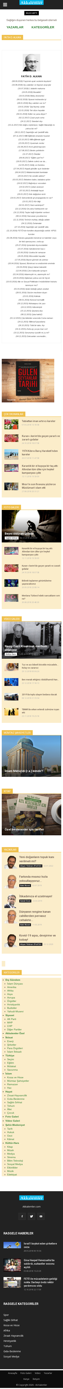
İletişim (36, 1379)
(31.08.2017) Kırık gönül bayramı (32, 147)
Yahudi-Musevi (15, 1011)
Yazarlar (48, 1373)
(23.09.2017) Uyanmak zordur (31, 143)
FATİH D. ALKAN (31, 76)
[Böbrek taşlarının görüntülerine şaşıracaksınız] (11, 583)
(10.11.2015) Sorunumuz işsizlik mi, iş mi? (31, 333)
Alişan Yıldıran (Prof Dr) (30, 866)
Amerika (11, 987)
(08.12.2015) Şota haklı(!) (31, 314)
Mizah (10, 1150)
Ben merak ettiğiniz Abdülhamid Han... (40, 679)
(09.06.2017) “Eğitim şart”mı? (31, 158)
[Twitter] (31, 1216)
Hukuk (10, 1132)
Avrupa (11, 997)
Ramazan (12, 1084)
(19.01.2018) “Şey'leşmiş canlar (31, 107)
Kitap (10, 1146)
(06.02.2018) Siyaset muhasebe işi (31, 99)
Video (38, 1373)
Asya (10, 994)
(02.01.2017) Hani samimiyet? (31, 205)
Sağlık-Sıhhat (12, 538)
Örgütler (11, 1001)
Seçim (10, 1059)
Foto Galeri (25, 1373)
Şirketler (11, 1044)
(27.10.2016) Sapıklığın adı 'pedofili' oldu (31, 227)
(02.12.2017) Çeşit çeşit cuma (31, 118)
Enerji (10, 1041)
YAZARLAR (14, 27)
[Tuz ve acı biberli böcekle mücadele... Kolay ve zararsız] (11, 667)
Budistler (12, 1008)
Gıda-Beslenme (15, 1098)
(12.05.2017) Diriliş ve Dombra (31, 165)
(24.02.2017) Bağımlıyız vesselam (31, 183)
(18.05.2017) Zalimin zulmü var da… (31, 161)
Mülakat (11, 1066)
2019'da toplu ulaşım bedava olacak (39, 694)
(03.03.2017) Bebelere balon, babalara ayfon (31, 180)
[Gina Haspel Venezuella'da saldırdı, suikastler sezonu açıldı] (12, 1265)
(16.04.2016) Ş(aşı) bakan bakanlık (31, 267)
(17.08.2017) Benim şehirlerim (31, 150)
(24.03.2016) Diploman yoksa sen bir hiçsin (31, 278)
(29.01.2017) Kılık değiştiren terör (31, 194)
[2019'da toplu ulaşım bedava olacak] (11, 697)
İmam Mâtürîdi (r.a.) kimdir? (24, 771)
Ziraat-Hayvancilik (17, 1095)
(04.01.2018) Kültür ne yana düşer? (31, 114)
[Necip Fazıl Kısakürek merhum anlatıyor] (31, 640)
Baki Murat (25, 885)
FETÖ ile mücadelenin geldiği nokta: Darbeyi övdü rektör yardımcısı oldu (40, 1282)
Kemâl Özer (25, 901)
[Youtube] (40, 1216)
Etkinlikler (12, 1167)
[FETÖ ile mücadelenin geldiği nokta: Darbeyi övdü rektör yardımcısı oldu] (12, 1282)
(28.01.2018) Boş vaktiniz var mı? (31, 103)
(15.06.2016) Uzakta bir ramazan (31, 252)
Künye (26, 1379)
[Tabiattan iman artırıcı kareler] (11, 424)
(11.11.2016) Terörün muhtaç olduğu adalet (31, 220)
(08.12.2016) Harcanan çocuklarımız (31, 216)
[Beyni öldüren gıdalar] (31, 526)
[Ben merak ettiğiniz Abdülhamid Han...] (11, 682)
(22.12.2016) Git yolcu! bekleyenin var (31, 209)
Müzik (10, 1171)
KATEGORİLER (42, 27)
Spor (6, 1314)
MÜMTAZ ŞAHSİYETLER (17, 732)
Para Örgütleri (15, 1048)
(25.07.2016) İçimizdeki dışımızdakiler (31, 245)
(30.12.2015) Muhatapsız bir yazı (31, 303)
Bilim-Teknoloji (15, 1160)
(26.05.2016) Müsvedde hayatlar (31, 256)
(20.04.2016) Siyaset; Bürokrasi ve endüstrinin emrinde (31, 263)
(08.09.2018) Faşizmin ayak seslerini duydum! (31, 81)
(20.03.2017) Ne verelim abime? (31, 176)
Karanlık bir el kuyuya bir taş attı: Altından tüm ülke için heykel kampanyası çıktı (40, 469)
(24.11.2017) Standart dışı (31, 121)
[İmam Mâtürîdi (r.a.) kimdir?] (31, 756)
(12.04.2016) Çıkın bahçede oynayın (31, 271)
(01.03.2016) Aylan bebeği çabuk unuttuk (31, 289)
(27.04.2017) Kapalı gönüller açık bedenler (31, 169)
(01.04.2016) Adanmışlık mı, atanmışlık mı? (31, 274)
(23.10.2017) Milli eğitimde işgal (31, 139)
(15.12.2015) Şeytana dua (31, 311)
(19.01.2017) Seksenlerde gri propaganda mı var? (31, 198)
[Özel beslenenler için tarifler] (31, 814)
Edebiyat (12, 1174)
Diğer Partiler (14, 1029)
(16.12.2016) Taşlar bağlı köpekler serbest (31, 212)
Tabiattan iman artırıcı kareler (38, 421)
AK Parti (11, 1019)
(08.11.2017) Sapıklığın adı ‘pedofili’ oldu (31, 132)
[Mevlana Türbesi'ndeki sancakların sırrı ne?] (11, 598)
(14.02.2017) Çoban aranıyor (31, 187)
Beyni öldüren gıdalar (19, 533)
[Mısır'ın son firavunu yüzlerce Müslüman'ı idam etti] (11, 486)
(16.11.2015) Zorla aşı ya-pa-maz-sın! (31, 329)
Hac (9, 1087)
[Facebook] (22, 1216)
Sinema (11, 1157)
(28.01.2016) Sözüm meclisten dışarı (31, 293)
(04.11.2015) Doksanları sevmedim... (31, 336)
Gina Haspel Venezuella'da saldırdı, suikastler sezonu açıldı (39, 1264)
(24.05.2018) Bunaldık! (31, 92)
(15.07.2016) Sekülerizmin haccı (31, 249)
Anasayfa (12, 1373)
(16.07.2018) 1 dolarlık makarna (31, 88)
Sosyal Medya (15, 1164)
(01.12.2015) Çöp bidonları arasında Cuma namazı (31, 318)
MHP (10, 1022)
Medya (11, 1153)
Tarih (10, 1128)
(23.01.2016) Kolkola (31, 296)
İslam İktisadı (14, 1051)
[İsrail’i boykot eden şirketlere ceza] (12, 1245)
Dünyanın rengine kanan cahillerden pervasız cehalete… (35, 916)
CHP (9, 1026)
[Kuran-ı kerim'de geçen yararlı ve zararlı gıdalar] (11, 438)
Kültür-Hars (11, 654)
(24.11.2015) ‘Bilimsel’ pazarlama (31, 322)
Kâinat (10, 1139)
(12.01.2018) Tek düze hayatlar (31, 110)
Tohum (11, 1105)
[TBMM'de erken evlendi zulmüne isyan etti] (11, 712)
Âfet (9, 1109)
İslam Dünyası (15, 983)
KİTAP (7, 791)
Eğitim (10, 1062)
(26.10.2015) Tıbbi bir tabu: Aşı (31, 325)
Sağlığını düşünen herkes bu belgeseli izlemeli (31, 20)
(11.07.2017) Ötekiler (31, 154)
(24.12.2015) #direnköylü (31, 307)
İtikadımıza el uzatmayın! (35, 896)
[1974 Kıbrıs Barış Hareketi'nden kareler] (11, 454)
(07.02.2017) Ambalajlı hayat (31, 190)
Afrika (10, 990)
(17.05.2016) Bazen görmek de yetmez (31, 260)
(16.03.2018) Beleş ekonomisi (31, 96)
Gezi (9, 1135)
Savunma (12, 1069)
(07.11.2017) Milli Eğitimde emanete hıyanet (31, 136)
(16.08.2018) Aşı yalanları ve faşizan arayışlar (31, 85)
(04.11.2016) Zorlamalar (31, 223)
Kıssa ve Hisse (15, 1077)
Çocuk (10, 1112)
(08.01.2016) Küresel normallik (31, 300)
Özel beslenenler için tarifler (24, 829)
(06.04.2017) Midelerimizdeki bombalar (31, 172)
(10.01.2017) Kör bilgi (31, 201)
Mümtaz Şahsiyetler (18, 1080)
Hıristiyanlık (13, 1004)
